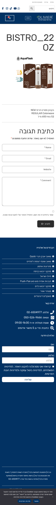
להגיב (47, 224)
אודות (52, 2)
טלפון (51, 355)
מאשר (36, 501)
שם (52, 344)
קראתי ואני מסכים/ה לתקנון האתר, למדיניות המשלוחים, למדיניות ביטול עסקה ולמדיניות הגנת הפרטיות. (29, 370)
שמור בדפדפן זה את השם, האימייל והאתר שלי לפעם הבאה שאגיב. (27, 215)
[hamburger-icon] (28, 18)
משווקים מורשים (37, 2)
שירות (46, 2)
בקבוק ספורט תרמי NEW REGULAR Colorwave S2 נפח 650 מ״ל (42, 113)
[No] (52, 496)
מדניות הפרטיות (24, 501)
